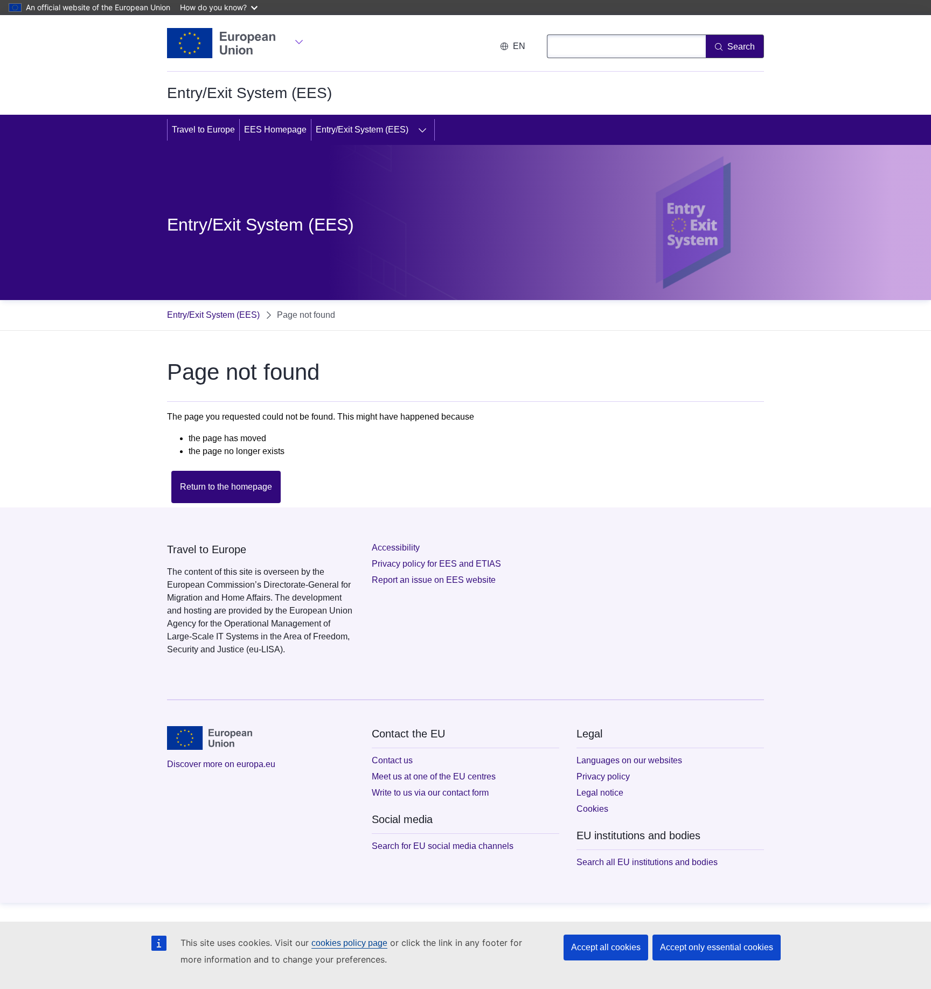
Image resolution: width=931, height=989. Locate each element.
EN (519, 46)
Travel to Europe (203, 129)
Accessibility (396, 547)
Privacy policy (603, 776)
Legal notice (599, 792)
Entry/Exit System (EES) (362, 129)
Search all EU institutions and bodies (647, 862)
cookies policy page (349, 943)
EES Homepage (275, 129)
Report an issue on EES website (434, 579)
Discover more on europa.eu (221, 764)
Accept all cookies (606, 947)
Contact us (392, 760)
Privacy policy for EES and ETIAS (436, 563)
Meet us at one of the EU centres (434, 776)
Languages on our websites (629, 760)
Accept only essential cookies (716, 947)
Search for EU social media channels (442, 846)
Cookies (592, 808)
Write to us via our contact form (430, 792)
